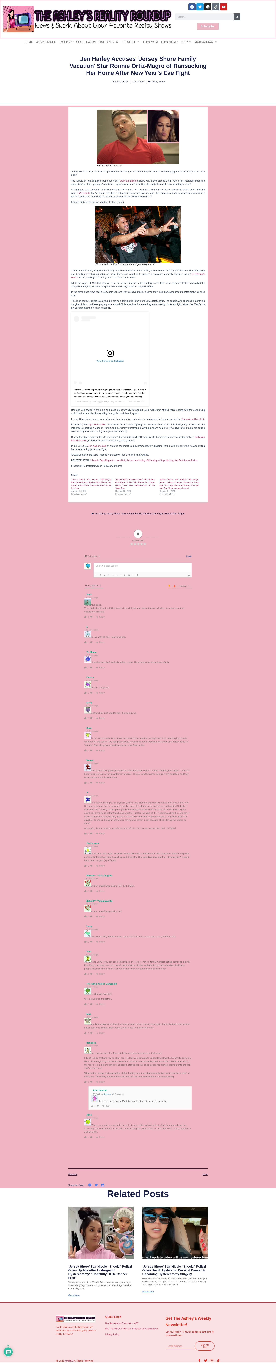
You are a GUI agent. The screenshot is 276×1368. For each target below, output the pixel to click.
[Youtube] (223, 6)
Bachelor (66, 42)
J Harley (95, 402)
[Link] (129, 575)
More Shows (203, 42)
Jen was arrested (97, 446)
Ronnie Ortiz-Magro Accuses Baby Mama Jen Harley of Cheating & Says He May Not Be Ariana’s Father (145, 460)
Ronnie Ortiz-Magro (175, 513)
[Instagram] (207, 6)
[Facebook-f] (199, 1360)
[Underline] (104, 575)
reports (83, 193)
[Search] (237, 16)
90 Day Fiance (46, 42)
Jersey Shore (158, 81)
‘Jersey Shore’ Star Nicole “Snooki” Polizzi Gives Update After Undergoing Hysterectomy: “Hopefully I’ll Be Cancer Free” (100, 1272)
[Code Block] (125, 575)
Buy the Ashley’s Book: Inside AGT (121, 1323)
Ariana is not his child (193, 419)
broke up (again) (128, 181)
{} (132, 575)
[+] (136, 575)
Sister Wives (108, 42)
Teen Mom (150, 42)
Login (188, 556)
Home (28, 42)
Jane (89, 1114)
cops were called (96, 424)
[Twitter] (200, 6)
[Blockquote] (121, 575)
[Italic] (100, 575)
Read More (74, 1295)
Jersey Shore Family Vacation (136, 513)
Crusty (90, 677)
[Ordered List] (113, 575)
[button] (90, 1185)
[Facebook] (192, 6)
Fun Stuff (128, 42)
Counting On (86, 42)
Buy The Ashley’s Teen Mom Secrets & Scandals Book (131, 1328)
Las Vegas (158, 513)
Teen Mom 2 (169, 42)
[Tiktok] (215, 6)
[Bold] (96, 575)
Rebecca (107, 1094)
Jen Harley (99, 513)
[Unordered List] (117, 575)
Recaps (186, 42)
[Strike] (109, 575)
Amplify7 (69, 1360)
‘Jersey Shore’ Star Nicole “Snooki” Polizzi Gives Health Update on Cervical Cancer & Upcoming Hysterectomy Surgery (174, 1270)
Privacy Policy (112, 1334)
